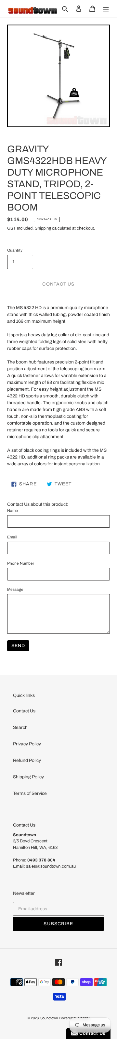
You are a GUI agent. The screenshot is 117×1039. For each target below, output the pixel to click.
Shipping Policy (28, 776)
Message (15, 589)
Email (12, 537)
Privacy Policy (27, 743)
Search (20, 727)
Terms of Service (30, 793)
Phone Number (20, 563)
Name (12, 510)
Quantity (14, 250)
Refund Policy (27, 760)
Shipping (43, 228)
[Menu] (106, 8)
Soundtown (49, 1018)
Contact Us (24, 711)
